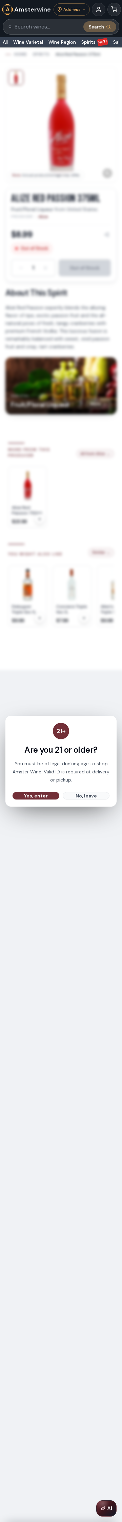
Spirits (94, 42)
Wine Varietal (28, 42)
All (5, 42)
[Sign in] (98, 9)
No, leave (86, 796)
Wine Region (62, 42)
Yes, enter (36, 796)
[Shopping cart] (114, 9)
